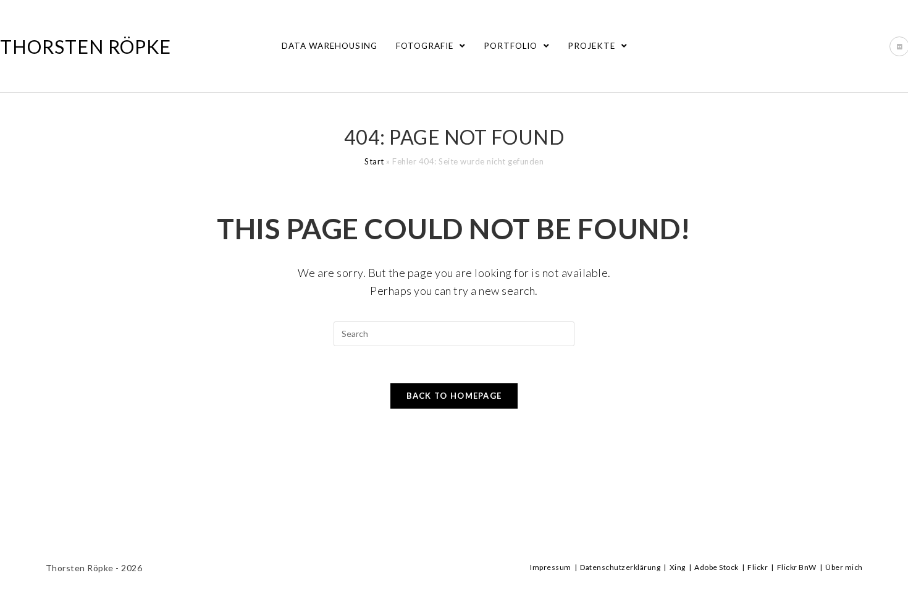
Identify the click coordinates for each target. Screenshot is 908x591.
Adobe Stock (716, 567)
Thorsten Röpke (85, 46)
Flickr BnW (797, 567)
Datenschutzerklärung (620, 567)
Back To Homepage (454, 396)
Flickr (757, 567)
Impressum (550, 567)
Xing (678, 567)
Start (374, 161)
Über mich (844, 567)
